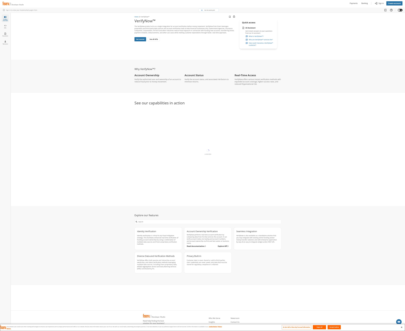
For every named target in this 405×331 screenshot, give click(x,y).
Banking (364, 3)
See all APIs (154, 39)
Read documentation (196, 246)
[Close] (401, 327)
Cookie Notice (213, 326)
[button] (399, 322)
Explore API (222, 246)
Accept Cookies (334, 327)
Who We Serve (214, 318)
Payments (354, 3)
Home (136, 17)
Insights (212, 322)
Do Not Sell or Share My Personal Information (296, 327)
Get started (140, 39)
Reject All (319, 327)
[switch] (400, 10)
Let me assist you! (209, 10)
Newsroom (235, 318)
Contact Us (235, 322)
